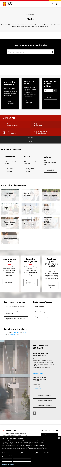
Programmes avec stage (42, 317)
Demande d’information (44, 395)
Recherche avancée (49, 96)
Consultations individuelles (44, 400)
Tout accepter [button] (6, 460)
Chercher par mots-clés (16, 52)
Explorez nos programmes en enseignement (51, 285)
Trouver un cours (43, 58)
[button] (8, 464)
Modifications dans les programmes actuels (15, 319)
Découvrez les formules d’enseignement (30, 282)
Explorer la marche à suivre (9, 281)
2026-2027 (16, 332)
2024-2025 (13, 334)
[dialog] (30, 451)
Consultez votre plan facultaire (29, 102)
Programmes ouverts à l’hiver (30, 169)
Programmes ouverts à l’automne (9, 169)
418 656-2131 (11, 435)
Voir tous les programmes (18, 58)
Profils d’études (39, 307)
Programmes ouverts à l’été (50, 169)
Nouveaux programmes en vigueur (15, 307)
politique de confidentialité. (8, 450)
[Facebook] (34, 413)
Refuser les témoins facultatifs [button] (22, 460)
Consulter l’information (10, 102)
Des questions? (49, 435)
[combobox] (59, 438)
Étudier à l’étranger (40, 312)
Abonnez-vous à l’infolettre (44, 405)
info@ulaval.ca (37, 388)
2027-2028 (6, 332)
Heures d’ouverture (38, 373)
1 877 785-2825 (23, 435)
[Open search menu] (52, 4)
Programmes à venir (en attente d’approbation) (15, 312)
